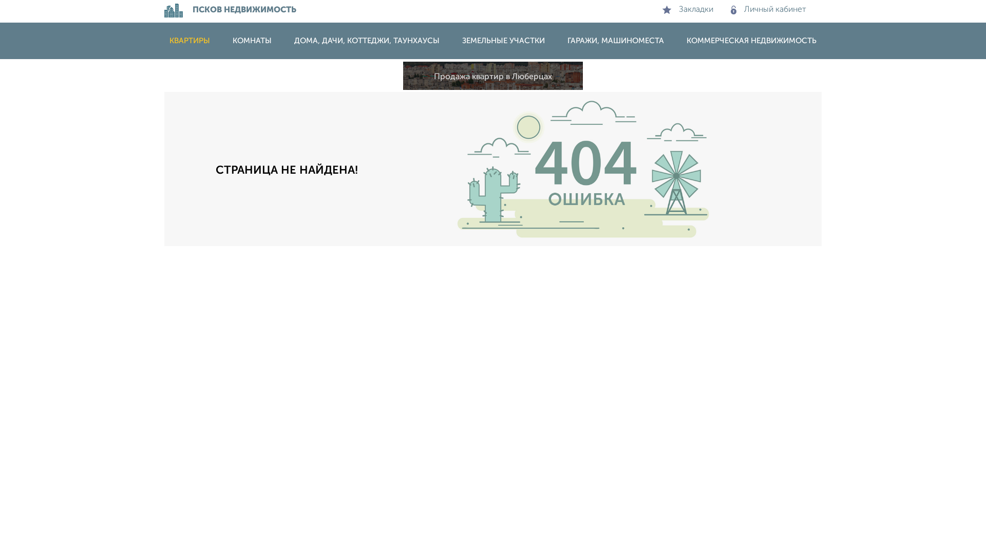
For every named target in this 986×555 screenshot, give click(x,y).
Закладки (696, 10)
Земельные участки (503, 41)
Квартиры (189, 41)
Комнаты (252, 41)
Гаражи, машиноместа (615, 41)
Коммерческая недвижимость (752, 41)
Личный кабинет (775, 10)
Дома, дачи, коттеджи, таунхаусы (367, 41)
